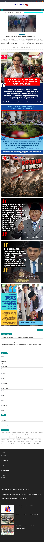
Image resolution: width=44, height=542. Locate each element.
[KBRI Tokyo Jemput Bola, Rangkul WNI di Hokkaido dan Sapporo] (7, 519)
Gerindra (40, 432)
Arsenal (2, 432)
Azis (26, 507)
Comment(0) (27, 47)
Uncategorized (5, 407)
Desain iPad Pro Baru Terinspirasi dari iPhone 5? (26, 505)
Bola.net (19, 432)
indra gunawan (27, 515)
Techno (3, 403)
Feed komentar (5, 422)
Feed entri (4, 420)
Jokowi (17, 434)
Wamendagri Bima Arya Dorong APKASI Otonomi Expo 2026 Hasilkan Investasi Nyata (18, 342)
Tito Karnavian (4, 446)
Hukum (3, 378)
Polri (18, 441)
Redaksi (4, 480)
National (3, 393)
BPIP (23, 432)
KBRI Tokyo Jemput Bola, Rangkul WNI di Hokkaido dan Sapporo (29, 514)
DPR (31, 432)
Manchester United (5, 439)
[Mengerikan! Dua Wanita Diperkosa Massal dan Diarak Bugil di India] (22, 23)
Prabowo (22, 441)
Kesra (3, 385)
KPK (8, 437)
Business (3, 359)
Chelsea (27, 432)
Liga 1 (15, 437)
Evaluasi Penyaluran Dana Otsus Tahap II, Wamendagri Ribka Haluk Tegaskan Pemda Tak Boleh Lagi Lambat (21, 345)
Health (3, 373)
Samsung (18, 443)
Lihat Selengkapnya (28, 437)
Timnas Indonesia (37, 443)
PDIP (39, 439)
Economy (4, 361)
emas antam (4, 366)
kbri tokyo (32, 434)
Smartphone (23, 443)
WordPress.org (5, 425)
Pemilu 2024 (3, 441)
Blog (3, 356)
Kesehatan (3, 437)
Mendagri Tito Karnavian (21, 439)
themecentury (18, 540)
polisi (15, 441)
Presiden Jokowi (4, 443)
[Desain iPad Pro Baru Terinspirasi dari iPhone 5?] (7, 509)
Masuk (3, 417)
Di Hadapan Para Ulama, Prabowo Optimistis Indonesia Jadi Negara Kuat (16, 339)
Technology (4, 405)
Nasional (3, 390)
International (4, 383)
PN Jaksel (10, 441)
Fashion (3, 371)
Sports (3, 400)
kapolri (26, 434)
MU (35, 439)
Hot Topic (4, 376)
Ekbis (3, 363)
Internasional (22, 34)
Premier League (38, 441)
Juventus (22, 434)
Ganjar (35, 432)
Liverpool (35, 437)
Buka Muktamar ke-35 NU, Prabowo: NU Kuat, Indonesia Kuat (14, 348)
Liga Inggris (20, 437)
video (3, 410)
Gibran (2, 434)
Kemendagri (37, 434)
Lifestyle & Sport (5, 388)
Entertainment (5, 368)
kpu (11, 437)
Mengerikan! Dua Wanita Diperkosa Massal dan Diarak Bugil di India (22, 36)
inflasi (13, 434)
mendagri (13, 439)
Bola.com (14, 432)
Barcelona (8, 432)
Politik (3, 398)
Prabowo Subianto (29, 441)
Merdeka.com (31, 439)
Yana (22, 47)
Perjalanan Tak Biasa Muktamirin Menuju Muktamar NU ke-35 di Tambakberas (17, 337)
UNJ (9, 446)
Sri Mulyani (30, 443)
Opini (3, 395)
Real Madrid (12, 443)
